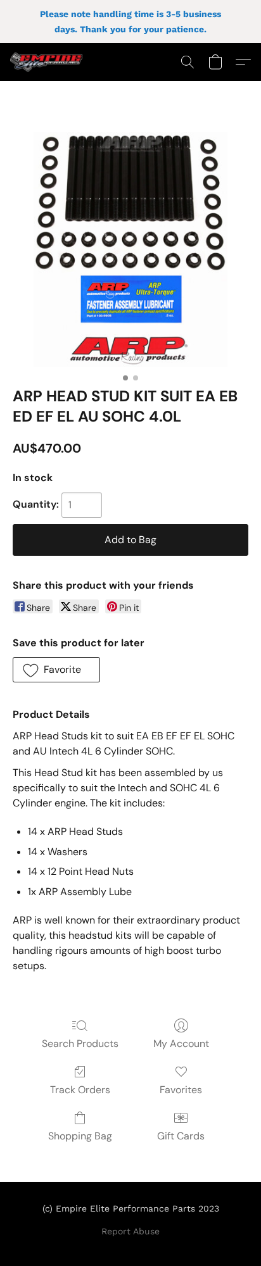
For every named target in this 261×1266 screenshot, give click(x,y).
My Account (181, 1043)
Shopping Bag (80, 1136)
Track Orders (80, 1089)
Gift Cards (181, 1136)
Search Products (80, 1043)
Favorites (181, 1089)
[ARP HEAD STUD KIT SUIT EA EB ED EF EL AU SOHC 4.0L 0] (131, 249)
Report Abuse (130, 1231)
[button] (48, 62)
